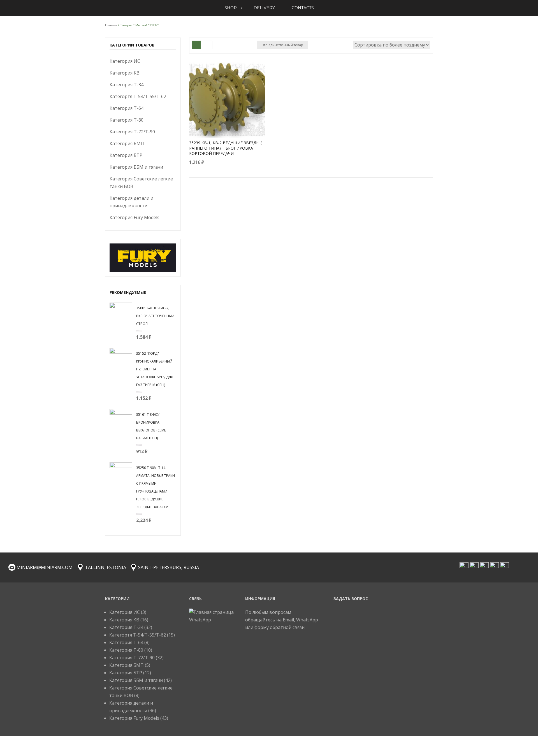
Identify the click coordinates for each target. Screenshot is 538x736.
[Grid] (196, 45)
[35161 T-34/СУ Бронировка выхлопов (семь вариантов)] (121, 420)
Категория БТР (126, 155)
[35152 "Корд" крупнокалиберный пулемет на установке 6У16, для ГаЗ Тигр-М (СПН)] (121, 359)
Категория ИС (125, 61)
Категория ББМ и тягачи (136, 167)
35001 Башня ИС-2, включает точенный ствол (155, 316)
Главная (111, 25)
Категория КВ (125, 73)
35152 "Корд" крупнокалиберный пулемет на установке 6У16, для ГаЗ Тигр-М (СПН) (154, 369)
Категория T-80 (126, 120)
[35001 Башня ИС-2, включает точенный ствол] (121, 313)
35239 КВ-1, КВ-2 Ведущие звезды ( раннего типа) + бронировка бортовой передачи (225, 148)
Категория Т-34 (126, 85)
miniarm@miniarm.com (45, 567)
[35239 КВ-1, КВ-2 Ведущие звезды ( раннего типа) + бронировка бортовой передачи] (227, 100)
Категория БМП (127, 143)
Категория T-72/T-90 (132, 132)
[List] (208, 45)
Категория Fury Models (134, 217)
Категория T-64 (126, 108)
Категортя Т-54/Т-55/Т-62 (138, 96)
